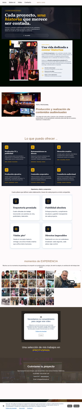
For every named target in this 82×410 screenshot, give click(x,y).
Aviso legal (22, 408)
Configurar (30, 408)
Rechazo (76, 406)
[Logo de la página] (41, 4)
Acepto (41, 335)
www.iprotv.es (45, 376)
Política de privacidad (41, 331)
